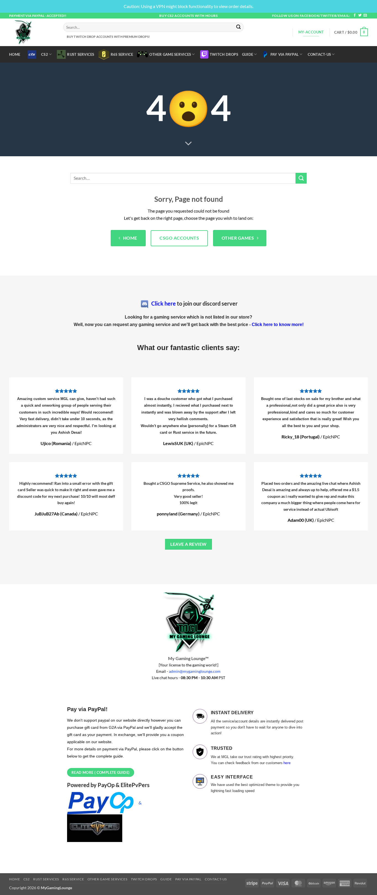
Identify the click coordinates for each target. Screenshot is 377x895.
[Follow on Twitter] (360, 15)
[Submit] (238, 27)
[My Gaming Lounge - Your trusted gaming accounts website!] (32, 32)
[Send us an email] (365, 15)
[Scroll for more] (188, 143)
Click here (163, 303)
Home (14, 54)
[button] (351, 32)
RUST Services (80, 54)
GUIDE (247, 54)
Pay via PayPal (284, 54)
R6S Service (122, 54)
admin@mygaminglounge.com (195, 671)
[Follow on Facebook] (354, 15)
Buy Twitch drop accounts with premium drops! (108, 36)
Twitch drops (224, 54)
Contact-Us (319, 54)
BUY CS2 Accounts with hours (188, 16)
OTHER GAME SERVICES (170, 54)
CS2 (44, 54)
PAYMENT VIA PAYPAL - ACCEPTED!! (37, 16)
